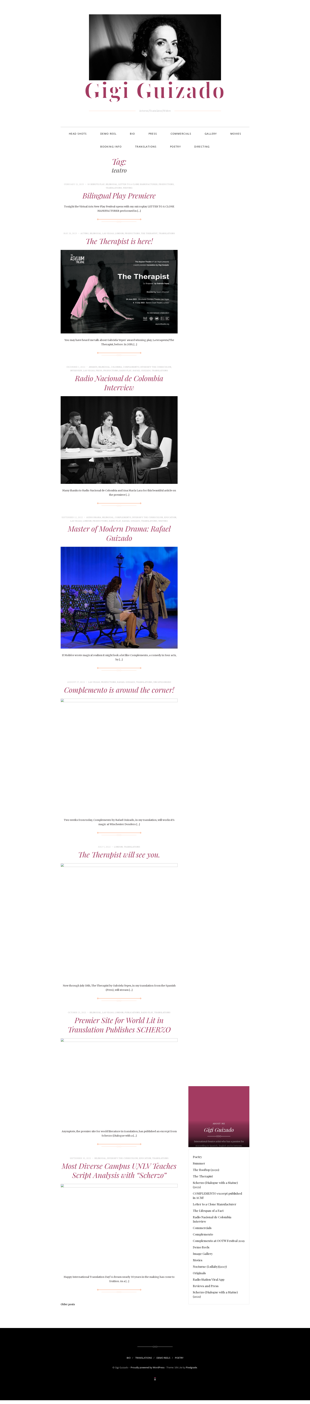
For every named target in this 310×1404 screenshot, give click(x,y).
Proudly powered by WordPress (148, 1367)
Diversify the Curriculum (155, 367)
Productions (166, 184)
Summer (199, 1163)
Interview (76, 370)
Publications (132, 1012)
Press (153, 133)
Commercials (181, 133)
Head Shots (78, 133)
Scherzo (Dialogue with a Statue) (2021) (215, 1185)
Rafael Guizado (142, 370)
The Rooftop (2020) (206, 1170)
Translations (146, 146)
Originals (199, 1273)
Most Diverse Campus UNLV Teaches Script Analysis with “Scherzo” (119, 1170)
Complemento (131, 367)
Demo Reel (108, 133)
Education (170, 517)
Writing (128, 188)
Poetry (175, 146)
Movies (235, 133)
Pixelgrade (191, 1367)
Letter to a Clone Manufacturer (138, 184)
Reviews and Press (206, 1286)
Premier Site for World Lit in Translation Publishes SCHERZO (119, 1024)
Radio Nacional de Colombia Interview (119, 382)
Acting (85, 233)
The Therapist (149, 233)
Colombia (116, 367)
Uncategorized (162, 682)
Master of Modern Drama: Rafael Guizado (119, 533)
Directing (202, 146)
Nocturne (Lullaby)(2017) (210, 1266)
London (119, 233)
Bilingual (111, 184)
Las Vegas (108, 233)
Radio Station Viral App (208, 1279)
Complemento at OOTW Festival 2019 (219, 1241)
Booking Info (111, 146)
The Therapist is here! (119, 241)
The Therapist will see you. (119, 854)
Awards (93, 367)
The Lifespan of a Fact (208, 1211)
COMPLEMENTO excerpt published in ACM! (217, 1195)
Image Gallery (203, 1254)
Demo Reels (201, 1247)
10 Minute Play (96, 184)
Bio (132, 133)
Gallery (211, 133)
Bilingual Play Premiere (119, 195)
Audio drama (93, 517)
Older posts (68, 1304)
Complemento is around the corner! (119, 689)
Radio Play (125, 370)
